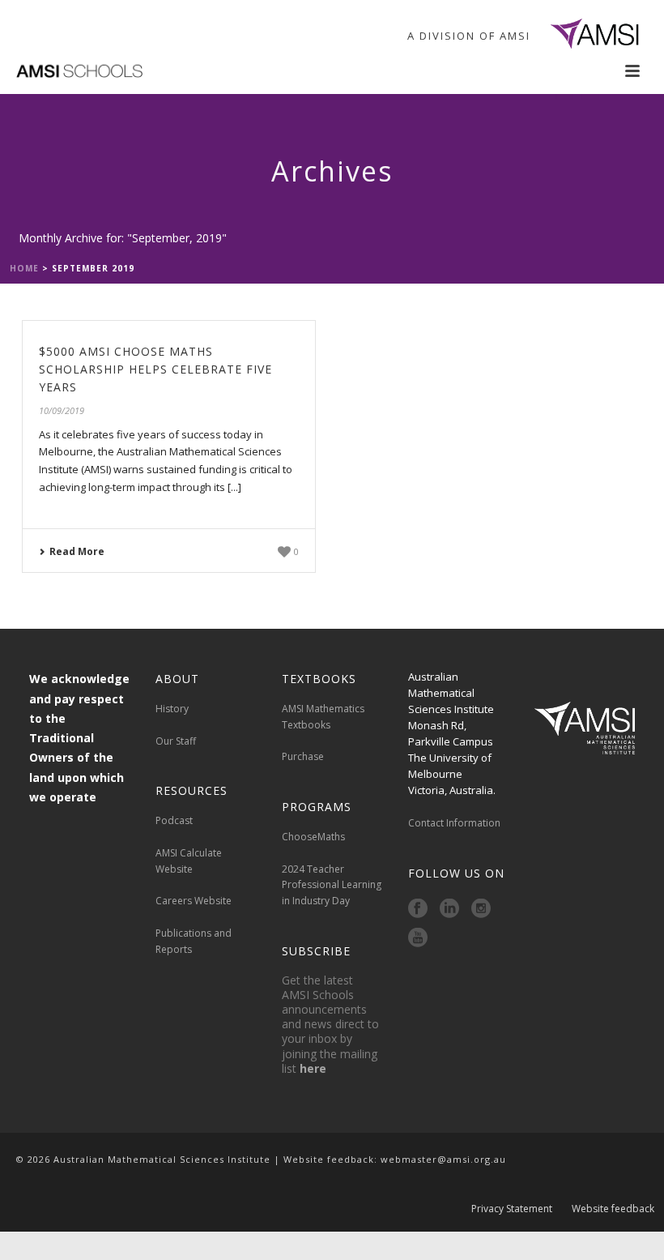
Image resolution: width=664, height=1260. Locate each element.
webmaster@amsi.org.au (443, 1159)
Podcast (174, 820)
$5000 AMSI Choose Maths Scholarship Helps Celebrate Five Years (155, 369)
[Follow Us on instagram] (481, 909)
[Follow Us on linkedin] (449, 909)
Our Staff (175, 741)
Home (24, 268)
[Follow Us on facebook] (418, 909)
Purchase (303, 756)
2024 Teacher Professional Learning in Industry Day (331, 885)
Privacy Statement (511, 1208)
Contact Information (455, 823)
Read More (76, 551)
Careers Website (193, 901)
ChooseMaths (313, 837)
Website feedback (613, 1208)
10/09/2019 (61, 410)
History (172, 708)
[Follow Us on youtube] (418, 938)
